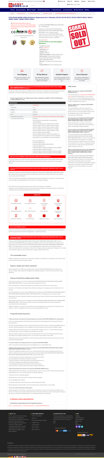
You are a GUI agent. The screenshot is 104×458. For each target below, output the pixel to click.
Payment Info (35, 422)
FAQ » (54, 422)
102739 (58, 116)
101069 (34, 116)
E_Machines (46, 47)
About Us (69, 1)
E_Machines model (47, 13)
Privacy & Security (37, 415)
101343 (50, 116)
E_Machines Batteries (34, 13)
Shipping (76, 1)
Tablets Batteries (56, 9)
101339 (38, 116)
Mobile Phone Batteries (44, 9)
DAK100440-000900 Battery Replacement (65, 13)
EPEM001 (46, 40)
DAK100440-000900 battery (42, 405)
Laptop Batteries (68, 9)
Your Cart (70, 4)
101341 (46, 116)
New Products (36, 429)
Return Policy (91, 1)
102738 (54, 116)
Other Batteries (79, 9)
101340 (42, 116)
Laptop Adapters (21, 9)
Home (13, 9)
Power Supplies (32, 9)
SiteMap (77, 416)
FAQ (94, 454)
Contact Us (62, 1)
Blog (87, 9)
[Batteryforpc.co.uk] (18, 5)
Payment (83, 1)
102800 (62, 116)
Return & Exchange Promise (39, 420)
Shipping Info (35, 424)
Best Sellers (35, 427)
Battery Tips (78, 421)
